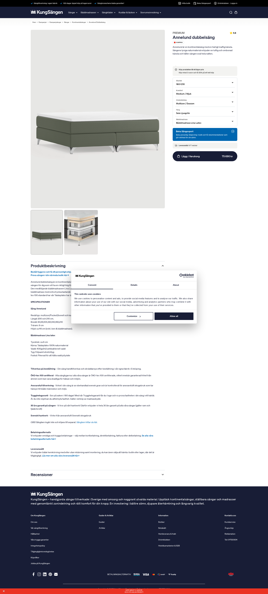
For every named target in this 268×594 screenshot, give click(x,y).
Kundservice (230, 522)
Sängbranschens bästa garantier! (110, 3)
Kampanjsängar (55, 22)
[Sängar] (77, 12)
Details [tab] (134, 285)
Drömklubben (223, 3)
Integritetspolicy (38, 545)
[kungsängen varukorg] (235, 12)
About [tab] (176, 285)
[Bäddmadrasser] (98, 12)
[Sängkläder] (115, 12)
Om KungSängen (38, 515)
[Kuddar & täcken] (137, 12)
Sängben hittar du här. (87, 422)
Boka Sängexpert (204, 3)
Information (163, 515)
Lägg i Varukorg (207, 156)
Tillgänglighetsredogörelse (42, 551)
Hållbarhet (35, 534)
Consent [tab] (92, 285)
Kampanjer (43, 22)
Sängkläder (107, 12)
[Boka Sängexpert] (232, 131)
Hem (34, 22)
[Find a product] (230, 12)
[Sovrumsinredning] (161, 12)
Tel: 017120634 (231, 539)
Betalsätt (162, 528)
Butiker (161, 522)
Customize (132, 316)
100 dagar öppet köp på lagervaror (77, 3)
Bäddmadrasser (88, 12)
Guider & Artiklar (106, 515)
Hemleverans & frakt (167, 534)
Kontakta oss (230, 515)
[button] (3, 591)
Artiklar (102, 528)
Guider (102, 522)
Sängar (71, 12)
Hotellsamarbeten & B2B (169, 545)
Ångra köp (229, 528)
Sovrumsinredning (149, 12)
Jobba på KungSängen (40, 563)
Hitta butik (186, 3)
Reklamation (230, 534)
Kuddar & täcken (127, 12)
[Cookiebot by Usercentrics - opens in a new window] (181, 276)
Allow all (174, 316)
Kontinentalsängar (79, 22)
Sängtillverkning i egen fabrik (45, 3)
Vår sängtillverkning (39, 528)
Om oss (34, 522)
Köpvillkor (35, 557)
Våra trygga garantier (40, 539)
